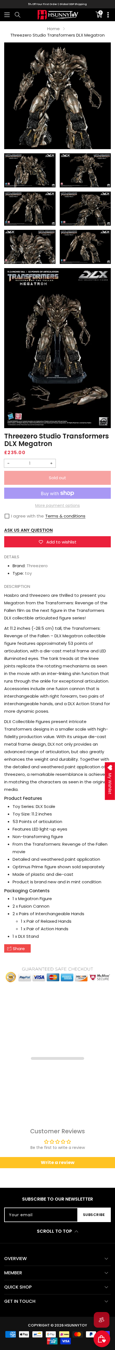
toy (28, 573)
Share (19, 948)
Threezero (37, 566)
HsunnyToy (75, 1325)
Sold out (57, 478)
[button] (7, 15)
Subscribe (94, 1214)
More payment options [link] (57, 505)
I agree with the (27, 516)
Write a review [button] (58, 1162)
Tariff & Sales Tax (57, 4)
